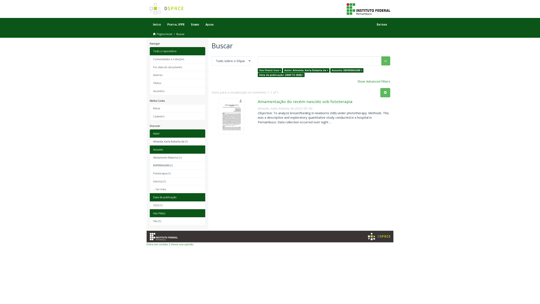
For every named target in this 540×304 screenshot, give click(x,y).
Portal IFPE (176, 24)
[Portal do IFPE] (368, 9)
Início (157, 24)
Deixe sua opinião (182, 244)
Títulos (157, 83)
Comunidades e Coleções (168, 59)
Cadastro (159, 116)
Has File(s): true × (270, 70)
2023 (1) (158, 205)
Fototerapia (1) (162, 173)
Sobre (195, 24)
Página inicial (164, 34)
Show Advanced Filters (374, 81)
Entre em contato (157, 244)
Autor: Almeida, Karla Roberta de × (306, 70)
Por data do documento (167, 67)
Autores (158, 75)
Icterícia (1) (159, 181)
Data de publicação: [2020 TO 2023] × (281, 74)
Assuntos (159, 91)
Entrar (156, 108)
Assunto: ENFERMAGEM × (347, 70)
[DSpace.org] (379, 236)
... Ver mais (159, 189)
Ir (386, 61)
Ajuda (209, 24)
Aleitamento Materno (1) (167, 157)
